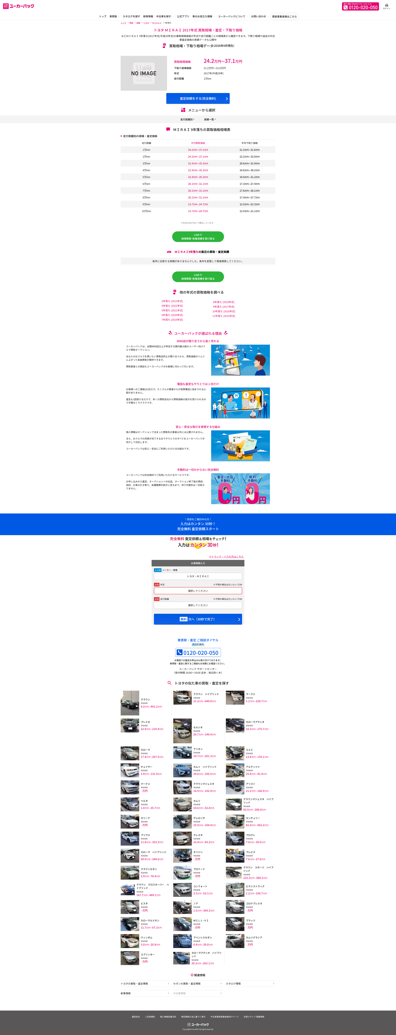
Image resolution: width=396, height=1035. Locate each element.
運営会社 (136, 1016)
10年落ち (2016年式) (223, 311)
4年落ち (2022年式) (172, 305)
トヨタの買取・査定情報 (134, 983)
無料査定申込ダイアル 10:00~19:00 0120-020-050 (360, 6)
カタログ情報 (233, 983)
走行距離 (164, 598)
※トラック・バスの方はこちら (226, 556)
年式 (162, 584)
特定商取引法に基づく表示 (193, 1016)
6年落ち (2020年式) (172, 315)
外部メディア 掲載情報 (254, 1016)
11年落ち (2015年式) (223, 316)
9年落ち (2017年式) (224, 306)
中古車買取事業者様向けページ (225, 1016)
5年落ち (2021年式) (172, 310)
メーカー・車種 (169, 570)
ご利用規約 (150, 1016)
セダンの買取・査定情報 (186, 983)
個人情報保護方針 (168, 1016)
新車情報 (126, 993)
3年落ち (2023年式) (172, 301)
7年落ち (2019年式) (172, 319)
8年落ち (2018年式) (224, 302)
